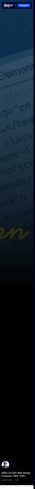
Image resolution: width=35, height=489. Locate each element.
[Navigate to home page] (8, 6)
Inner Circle (24, 5)
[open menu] (16, 5)
